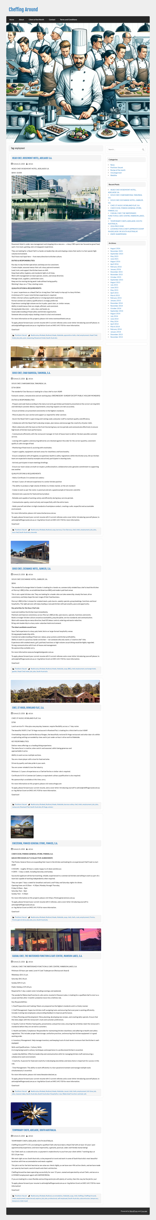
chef (77, 335)
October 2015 (115, 277)
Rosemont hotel (40, 338)
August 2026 (115, 248)
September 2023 (116, 254)
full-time (90, 1091)
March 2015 (115, 295)
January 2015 (115, 300)
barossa (59, 530)
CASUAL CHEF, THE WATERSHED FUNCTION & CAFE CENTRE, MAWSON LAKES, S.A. (47, 955)
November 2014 (116, 306)
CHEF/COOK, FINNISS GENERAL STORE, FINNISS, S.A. (35, 843)
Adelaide (60, 335)
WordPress (134, 1211)
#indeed (42, 335)
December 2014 (116, 303)
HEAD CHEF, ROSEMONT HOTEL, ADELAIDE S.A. (32, 158)
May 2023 (114, 256)
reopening (30, 338)
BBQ (69, 669)
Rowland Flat (25, 807)
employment (84, 335)
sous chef (15, 532)
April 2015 (114, 293)
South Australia (51, 338)
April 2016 (114, 264)
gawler (14, 671)
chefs (78, 530)
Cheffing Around (23, 9)
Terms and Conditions (68, 20)
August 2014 (115, 313)
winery (50, 807)
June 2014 (114, 319)
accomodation (57, 1196)
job (17, 338)
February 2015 (116, 298)
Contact (52, 20)
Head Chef (93, 335)
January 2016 (115, 269)
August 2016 (115, 261)
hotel (14, 338)
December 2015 (116, 272)
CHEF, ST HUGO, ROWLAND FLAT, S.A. (28, 707)
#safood (49, 335)
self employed (62, 1198)
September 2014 (116, 311)
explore (38, 1198)
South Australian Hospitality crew (50, 1094)
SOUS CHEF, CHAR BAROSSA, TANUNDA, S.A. (31, 372)
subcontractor (85, 1198)
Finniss (92, 917)
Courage (144, 1211)
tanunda (34, 532)
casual (66, 1091)
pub (24, 338)
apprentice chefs (70, 335)
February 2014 (116, 329)
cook (77, 917)
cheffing (80, 1196)
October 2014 (115, 308)
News (112, 165)
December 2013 (116, 334)
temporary (94, 1198)
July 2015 (114, 285)
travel (26, 1201)
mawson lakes (21, 1094)
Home (11, 20)
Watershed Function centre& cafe (74, 1094)
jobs (20, 338)
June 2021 (114, 259)
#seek (54, 335)
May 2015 (114, 290)
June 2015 (114, 287)
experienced (30, 1198)
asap (54, 530)
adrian (30, 164)
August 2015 (115, 282)
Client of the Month (36, 20)
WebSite (113, 175)
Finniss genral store (19, 920)
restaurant (16, 807)
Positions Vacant (21, 335)
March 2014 (115, 327)
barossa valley (69, 804)
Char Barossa (67, 530)
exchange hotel (90, 669)
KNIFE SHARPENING (118, 234)
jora (34, 920)
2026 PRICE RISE (117, 226)
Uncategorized (116, 173)
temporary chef (17, 1201)
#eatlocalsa (35, 335)
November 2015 (116, 274)
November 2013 (116, 337)
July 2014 (114, 316)
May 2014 (114, 321)
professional (52, 1198)
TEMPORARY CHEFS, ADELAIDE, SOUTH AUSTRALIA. (34, 1130)
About (21, 20)
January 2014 (115, 332)
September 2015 (116, 280)
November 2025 (116, 251)
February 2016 (116, 267)
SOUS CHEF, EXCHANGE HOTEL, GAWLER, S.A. (31, 568)
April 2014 (114, 324)
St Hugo (45, 807)
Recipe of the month (117, 170)
